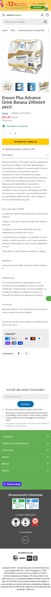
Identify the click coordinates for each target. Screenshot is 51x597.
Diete (12, 30)
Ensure (5, 113)
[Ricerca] (45, 21)
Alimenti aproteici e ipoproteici (31, 30)
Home (4, 30)
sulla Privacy (37, 409)
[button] (48, 298)
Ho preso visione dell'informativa (24, 409)
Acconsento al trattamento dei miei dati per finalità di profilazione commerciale (27, 424)
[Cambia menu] (3, 15)
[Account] (42, 15)
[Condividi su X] (26, 353)
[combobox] (25, 22)
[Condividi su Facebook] (19, 353)
